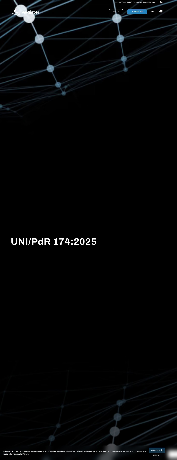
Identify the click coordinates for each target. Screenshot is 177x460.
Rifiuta (156, 455)
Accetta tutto (157, 450)
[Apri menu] (162, 11)
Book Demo (137, 12)
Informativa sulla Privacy (18, 454)
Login (116, 12)
